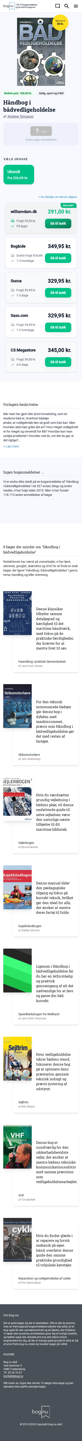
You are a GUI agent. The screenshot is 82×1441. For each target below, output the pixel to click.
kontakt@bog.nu (13, 1376)
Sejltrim (23, 1102)
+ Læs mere (11, 446)
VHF (21, 1195)
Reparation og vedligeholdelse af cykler (44, 1278)
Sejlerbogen (26, 843)
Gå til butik (58, 223)
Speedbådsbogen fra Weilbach (38, 1014)
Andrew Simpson (20, 116)
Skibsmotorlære (29, 754)
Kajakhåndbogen (30, 926)
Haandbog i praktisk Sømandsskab (42, 661)
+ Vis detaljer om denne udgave (57, 197)
